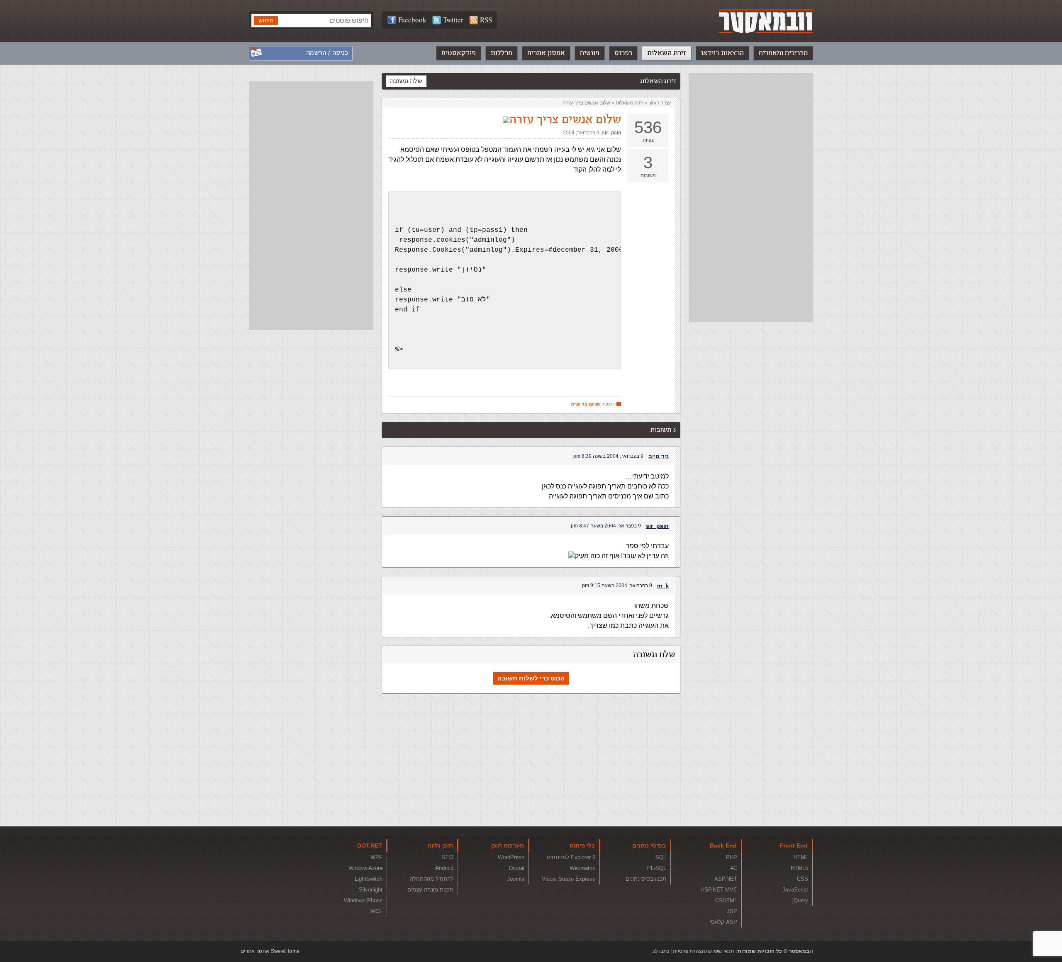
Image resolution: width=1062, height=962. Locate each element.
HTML (801, 857)
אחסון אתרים (546, 53)
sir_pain (611, 133)
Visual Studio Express (568, 879)
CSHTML (726, 900)
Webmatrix (582, 868)
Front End (793, 845)
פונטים (589, 53)
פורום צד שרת (585, 404)
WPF (376, 857)
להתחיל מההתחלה (431, 879)
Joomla (515, 879)
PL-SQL (656, 868)
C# (734, 868)
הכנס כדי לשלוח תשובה (531, 678)
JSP (732, 911)
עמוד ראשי (659, 103)
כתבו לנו (660, 951)
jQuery (800, 900)
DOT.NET (369, 845)
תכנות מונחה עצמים (430, 890)
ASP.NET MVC (719, 890)
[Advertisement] (751, 197)
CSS (802, 879)
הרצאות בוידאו (722, 53)
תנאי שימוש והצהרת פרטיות (703, 951)
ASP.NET (725, 879)
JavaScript (795, 890)
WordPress (511, 857)
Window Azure (365, 868)
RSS (486, 19)
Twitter (453, 19)
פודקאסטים (458, 53)
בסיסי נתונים (649, 845)
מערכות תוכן (507, 845)
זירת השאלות (666, 53)
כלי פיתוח (582, 845)
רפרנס (623, 53)
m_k (663, 585)
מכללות (501, 53)
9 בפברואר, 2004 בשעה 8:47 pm (606, 526)
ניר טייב (658, 456)
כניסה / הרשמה (327, 53)
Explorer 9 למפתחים (571, 857)
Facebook (412, 19)
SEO (447, 857)
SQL (660, 857)
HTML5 (799, 868)
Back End (723, 845)
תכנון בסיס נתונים (646, 879)
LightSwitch (368, 879)
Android (444, 868)
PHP (731, 857)
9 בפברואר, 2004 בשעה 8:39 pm (608, 456)
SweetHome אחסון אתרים (270, 951)
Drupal (516, 868)
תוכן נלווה (440, 845)
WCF (376, 911)
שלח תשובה (406, 81)
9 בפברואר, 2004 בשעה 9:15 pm (617, 585)
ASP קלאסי (723, 922)
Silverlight (370, 890)
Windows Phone (363, 900)
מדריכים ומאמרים (783, 53)
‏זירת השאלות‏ (629, 103)
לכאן (548, 486)
